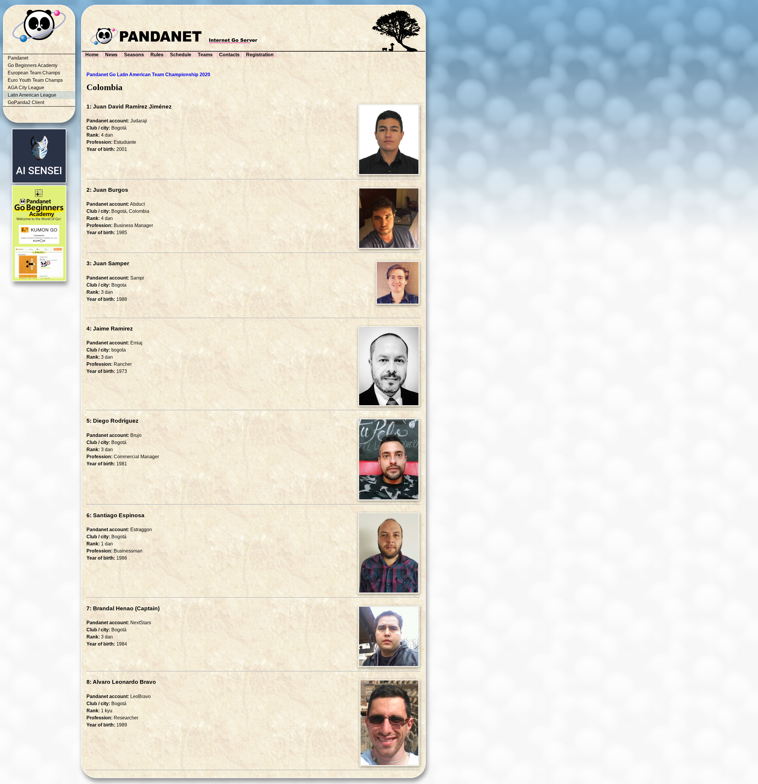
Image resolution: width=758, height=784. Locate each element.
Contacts (229, 54)
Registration (260, 54)
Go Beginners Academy (32, 65)
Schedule (180, 54)
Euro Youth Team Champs (35, 80)
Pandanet (18, 57)
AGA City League (26, 87)
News (111, 54)
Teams (205, 54)
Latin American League (32, 95)
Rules (156, 54)
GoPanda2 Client (26, 102)
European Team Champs (34, 72)
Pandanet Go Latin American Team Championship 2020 (148, 74)
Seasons (134, 54)
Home (92, 54)
